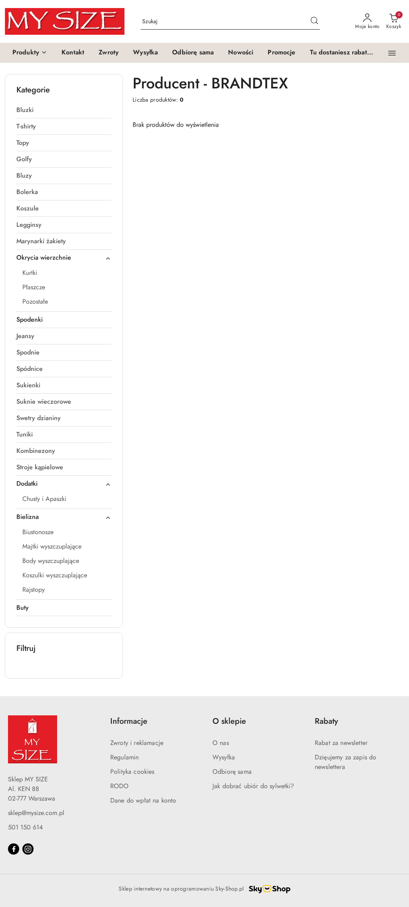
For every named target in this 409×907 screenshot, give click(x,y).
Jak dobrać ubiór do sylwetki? (253, 786)
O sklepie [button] (229, 721)
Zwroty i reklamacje (136, 742)
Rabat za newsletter (341, 742)
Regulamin (124, 757)
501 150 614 (25, 827)
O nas (220, 742)
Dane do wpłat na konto (143, 800)
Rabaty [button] (326, 721)
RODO (119, 786)
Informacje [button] (128, 721)
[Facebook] (13, 849)
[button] (29, 53)
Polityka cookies (132, 771)
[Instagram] (28, 849)
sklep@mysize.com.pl (36, 812)
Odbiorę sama (232, 771)
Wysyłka (223, 757)
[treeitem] (63, 110)
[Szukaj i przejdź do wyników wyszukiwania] (314, 22)
